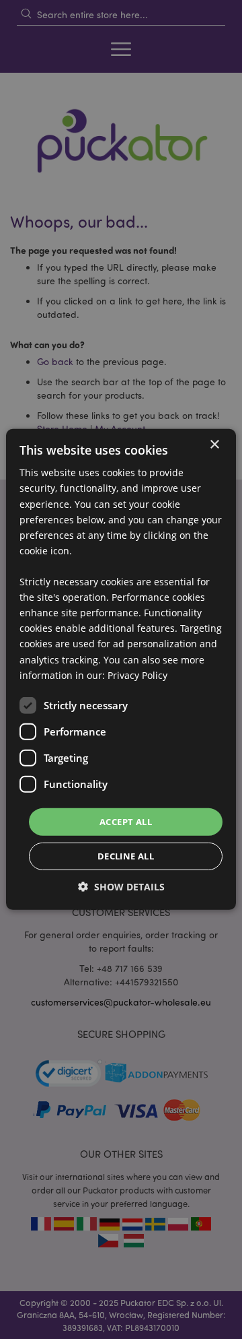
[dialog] (121, 669)
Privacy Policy (137, 674)
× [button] (214, 445)
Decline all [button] (125, 856)
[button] (121, 886)
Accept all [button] (125, 822)
